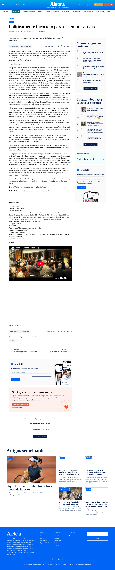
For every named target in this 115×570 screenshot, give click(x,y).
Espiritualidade (76, 11)
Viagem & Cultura (88, 11)
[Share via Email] (68, 46)
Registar (97, 5)
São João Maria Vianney (63, 7)
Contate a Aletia (80, 564)
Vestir (56, 543)
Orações (15, 11)
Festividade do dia (86, 159)
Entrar (91, 5)
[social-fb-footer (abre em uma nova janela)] (56, 559)
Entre (47, 429)
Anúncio (56, 545)
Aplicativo (57, 538)
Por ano (71, 536)
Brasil (108, 11)
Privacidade (88, 564)
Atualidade (56, 11)
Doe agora (107, 5)
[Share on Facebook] (58, 46)
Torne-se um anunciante (68, 564)
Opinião (40, 11)
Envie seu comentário (40, 436)
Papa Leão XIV (100, 11)
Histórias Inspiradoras (29, 11)
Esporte (10, 458)
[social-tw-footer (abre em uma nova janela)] (59, 559)
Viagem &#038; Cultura (46, 543)
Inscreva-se (57, 540)
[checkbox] (11, 376)
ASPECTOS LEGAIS (55, 564)
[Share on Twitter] (64, 46)
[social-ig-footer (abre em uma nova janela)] (62, 559)
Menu (6, 11)
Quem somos (45, 564)
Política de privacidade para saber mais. (41, 376)
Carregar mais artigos (90, 88)
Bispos (62, 458)
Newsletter (57, 536)
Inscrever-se (15, 380)
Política (89, 458)
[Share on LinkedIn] (61, 46)
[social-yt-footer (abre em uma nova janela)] (52, 559)
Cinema (12, 340)
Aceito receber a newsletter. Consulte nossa (31, 376)
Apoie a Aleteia (37, 564)
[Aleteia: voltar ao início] (57, 3)
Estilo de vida (65, 11)
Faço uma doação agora (19, 404)
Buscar (26, 5)
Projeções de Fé (28, 31)
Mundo (89, 489)
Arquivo (48, 11)
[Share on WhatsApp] (71, 46)
